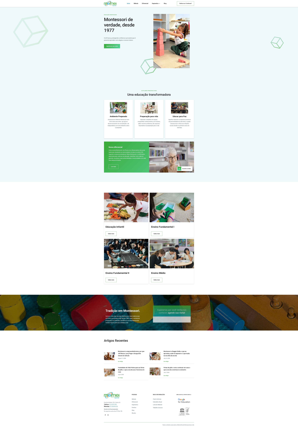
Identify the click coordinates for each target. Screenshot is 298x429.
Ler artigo (120, 361)
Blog (165, 3)
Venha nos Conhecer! (185, 3)
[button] (156, 3)
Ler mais (113, 166)
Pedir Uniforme (157, 399)
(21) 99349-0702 (113, 406)
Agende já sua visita (112, 46)
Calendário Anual (157, 402)
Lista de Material (157, 404)
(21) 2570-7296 (110, 404)
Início (128, 3)
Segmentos (135, 404)
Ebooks (134, 413)
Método (136, 3)
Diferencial (145, 3)
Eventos (134, 407)
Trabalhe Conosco (158, 407)
